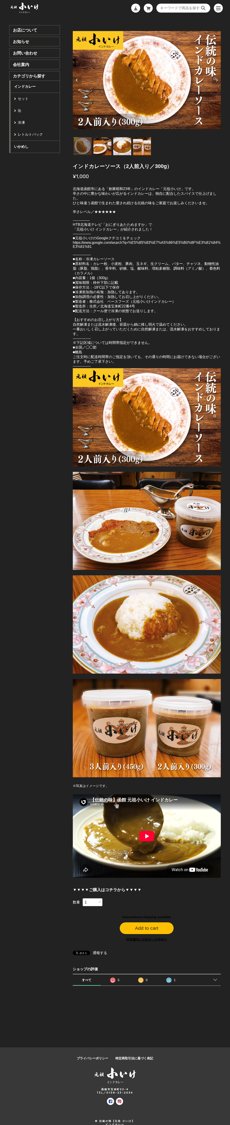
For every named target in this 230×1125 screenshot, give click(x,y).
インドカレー (25, 86)
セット (23, 99)
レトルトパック (30, 134)
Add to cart (146, 928)
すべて (86, 980)
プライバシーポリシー (92, 1058)
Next (216, 80)
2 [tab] (102, 146)
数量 (76, 902)
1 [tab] (83, 146)
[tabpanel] (147, 80)
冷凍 (21, 122)
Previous (77, 80)
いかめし (21, 146)
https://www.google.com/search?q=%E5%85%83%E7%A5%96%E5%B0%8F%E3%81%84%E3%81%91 (147, 245)
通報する (100, 953)
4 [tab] (142, 146)
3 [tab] (122, 146)
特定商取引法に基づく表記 (134, 1058)
